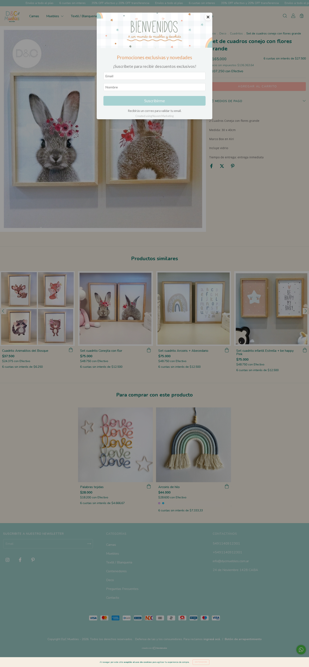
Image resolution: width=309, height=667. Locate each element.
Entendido (201, 662)
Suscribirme (154, 100)
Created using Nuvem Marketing (154, 116)
